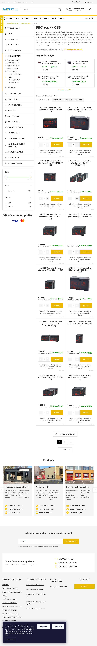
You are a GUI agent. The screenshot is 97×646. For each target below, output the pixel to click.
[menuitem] (11, 18)
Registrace (90, 2)
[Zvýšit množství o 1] (47, 145)
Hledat (59, 9)
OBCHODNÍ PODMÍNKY (9, 603)
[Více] (89, 18)
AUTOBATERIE (12, 39)
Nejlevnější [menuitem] (57, 100)
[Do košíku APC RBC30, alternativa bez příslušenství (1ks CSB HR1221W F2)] (86, 359)
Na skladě (19, 191)
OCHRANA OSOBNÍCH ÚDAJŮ (11, 606)
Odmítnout (43, 626)
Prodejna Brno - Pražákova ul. (35, 585)
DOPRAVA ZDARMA (14, 163)
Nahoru (66, 450)
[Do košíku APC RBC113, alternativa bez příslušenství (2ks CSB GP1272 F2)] (86, 252)
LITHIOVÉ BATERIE (14, 105)
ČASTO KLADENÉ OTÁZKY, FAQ (12, 617)
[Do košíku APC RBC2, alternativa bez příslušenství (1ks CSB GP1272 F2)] (57, 144)
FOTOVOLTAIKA (13, 122)
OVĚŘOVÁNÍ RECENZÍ (9, 610)
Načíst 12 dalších (66, 434)
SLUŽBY (10, 34)
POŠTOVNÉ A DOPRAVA (20, 2)
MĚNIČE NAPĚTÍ (13, 116)
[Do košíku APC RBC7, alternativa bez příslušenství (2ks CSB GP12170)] (57, 305)
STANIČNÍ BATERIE (14, 56)
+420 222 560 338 (76, 9)
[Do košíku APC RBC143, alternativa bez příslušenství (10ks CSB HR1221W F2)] (86, 198)
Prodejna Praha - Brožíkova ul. (35, 590)
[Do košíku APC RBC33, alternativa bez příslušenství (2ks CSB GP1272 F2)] (86, 412)
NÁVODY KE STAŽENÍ (9, 621)
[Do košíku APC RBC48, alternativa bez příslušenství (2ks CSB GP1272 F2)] (57, 252)
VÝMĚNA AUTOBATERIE (9, 599)
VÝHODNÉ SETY (13, 28)
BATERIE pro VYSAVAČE (16, 138)
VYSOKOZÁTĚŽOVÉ (13, 66)
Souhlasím (58, 626)
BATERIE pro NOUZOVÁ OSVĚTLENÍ (16, 145)
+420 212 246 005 (46, 506)
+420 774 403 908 (77, 509)
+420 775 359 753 (46, 509)
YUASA (19, 207)
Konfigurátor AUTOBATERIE (58, 587)
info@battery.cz (14, 512)
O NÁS (4, 596)
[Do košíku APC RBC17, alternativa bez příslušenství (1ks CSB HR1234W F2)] (57, 198)
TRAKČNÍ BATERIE (14, 50)
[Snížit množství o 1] (41, 145)
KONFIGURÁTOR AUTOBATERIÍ (12, 592)
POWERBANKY (13, 99)
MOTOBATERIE (13, 45)
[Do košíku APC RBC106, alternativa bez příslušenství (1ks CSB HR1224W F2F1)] (86, 305)
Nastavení (10, 640)
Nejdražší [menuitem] (68, 100)
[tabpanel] (17, 491)
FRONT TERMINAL (12, 69)
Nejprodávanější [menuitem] (44, 100)
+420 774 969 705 (16, 509)
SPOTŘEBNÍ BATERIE (15, 152)
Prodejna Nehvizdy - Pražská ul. (35, 609)
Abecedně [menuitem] (78, 100)
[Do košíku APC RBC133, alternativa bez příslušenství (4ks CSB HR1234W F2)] (57, 359)
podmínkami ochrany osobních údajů (47, 546)
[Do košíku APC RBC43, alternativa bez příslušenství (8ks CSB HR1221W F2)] (57, 412)
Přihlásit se (71, 541)
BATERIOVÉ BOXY (14, 94)
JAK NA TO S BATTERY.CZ (10, 614)
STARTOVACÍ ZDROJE (15, 127)
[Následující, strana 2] (65, 442)
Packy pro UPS (11, 87)
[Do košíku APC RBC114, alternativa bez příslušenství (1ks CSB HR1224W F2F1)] (86, 144)
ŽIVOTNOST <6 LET (13, 60)
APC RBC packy (11, 71)
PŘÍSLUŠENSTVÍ (13, 158)
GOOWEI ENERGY (15, 80)
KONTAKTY (5, 2)
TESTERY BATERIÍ (13, 133)
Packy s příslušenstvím (15, 74)
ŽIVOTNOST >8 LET (13, 63)
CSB (10, 77)
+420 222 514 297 (77, 506)
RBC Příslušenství (14, 83)
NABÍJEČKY (11, 110)
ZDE (6, 635)
